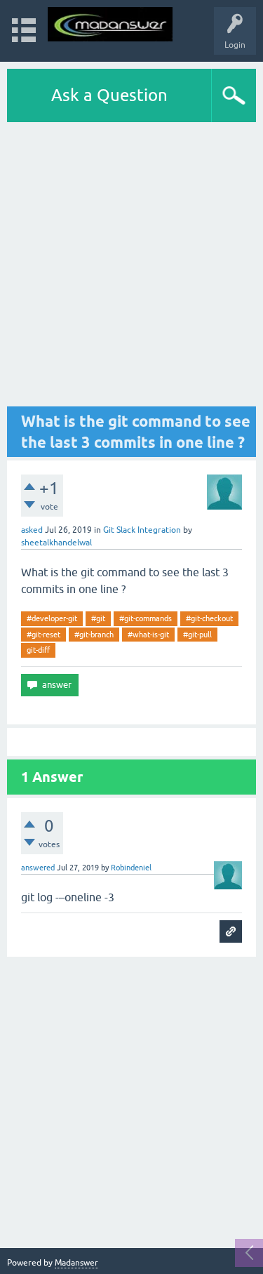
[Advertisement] (131, 264)
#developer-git (52, 618)
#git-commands (145, 618)
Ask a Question (109, 95)
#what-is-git (148, 634)
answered (38, 867)
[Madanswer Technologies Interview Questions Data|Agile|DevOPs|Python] (110, 24)
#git (98, 618)
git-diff (38, 650)
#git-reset (43, 634)
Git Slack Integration (142, 530)
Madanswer (76, 1263)
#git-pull (197, 634)
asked (32, 530)
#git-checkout (209, 618)
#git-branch (94, 634)
